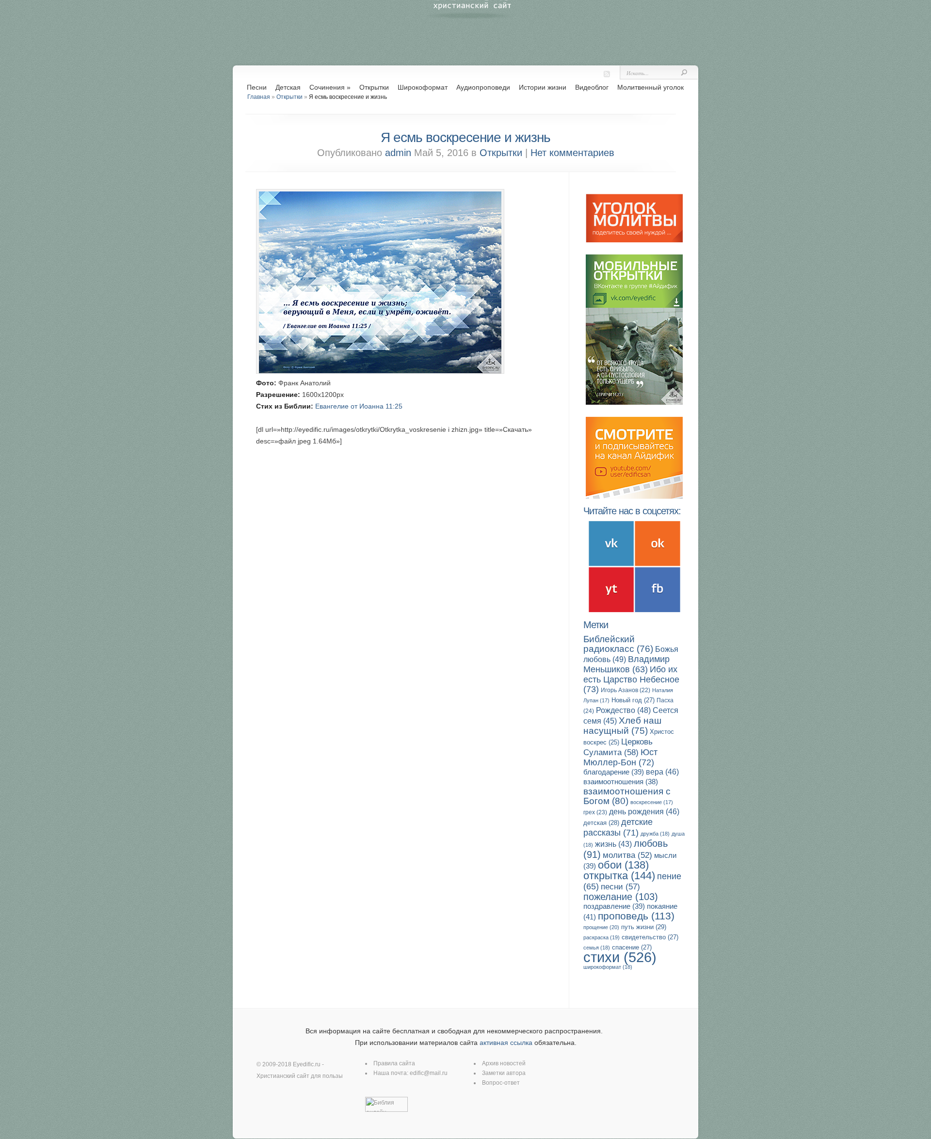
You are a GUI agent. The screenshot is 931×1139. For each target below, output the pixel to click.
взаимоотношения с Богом (627, 796)
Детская (288, 87)
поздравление (614, 906)
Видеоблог (592, 87)
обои (623, 865)
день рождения (644, 811)
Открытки (374, 87)
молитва (627, 855)
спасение (632, 947)
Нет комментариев (572, 152)
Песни (257, 87)
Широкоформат (423, 87)
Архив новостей (504, 1063)
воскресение (651, 802)
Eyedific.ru (307, 1064)
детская (601, 822)
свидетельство (650, 937)
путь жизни (643, 927)
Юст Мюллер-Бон (620, 757)
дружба (655, 834)
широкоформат (607, 967)
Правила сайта (394, 1063)
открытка (619, 876)
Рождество (623, 710)
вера (662, 772)
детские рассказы (618, 827)
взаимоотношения (620, 782)
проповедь (636, 915)
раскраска (601, 937)
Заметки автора (504, 1073)
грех (595, 812)
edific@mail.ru (429, 1073)
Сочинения (330, 87)
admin (398, 152)
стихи (620, 957)
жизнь (613, 844)
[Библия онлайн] (386, 1110)
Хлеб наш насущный (622, 725)
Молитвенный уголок (650, 87)
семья (596, 947)
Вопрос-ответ (501, 1082)
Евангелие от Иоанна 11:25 (358, 406)
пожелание (620, 896)
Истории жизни (542, 87)
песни (620, 886)
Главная (258, 97)
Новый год (633, 700)
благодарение (613, 772)
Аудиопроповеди (483, 87)
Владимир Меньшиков (626, 664)
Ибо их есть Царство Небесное (631, 679)
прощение (601, 927)
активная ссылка (506, 1042)
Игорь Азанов (625, 690)
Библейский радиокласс (618, 644)
